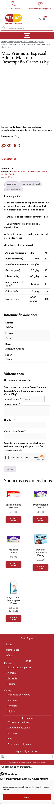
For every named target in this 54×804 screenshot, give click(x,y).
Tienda (10, 42)
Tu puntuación (12, 399)
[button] (27, 767)
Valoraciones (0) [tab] (13, 189)
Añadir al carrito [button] (13, 519)
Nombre (9, 420)
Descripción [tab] (12, 184)
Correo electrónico (15, 431)
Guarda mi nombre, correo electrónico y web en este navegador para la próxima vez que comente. (25, 446)
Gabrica (15, 171)
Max (39, 171)
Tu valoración (12, 403)
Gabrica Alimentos (28, 171)
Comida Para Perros (29, 42)
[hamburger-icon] (27, 35)
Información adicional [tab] (30, 184)
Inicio (3, 42)
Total (11, 174)
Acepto (27, 797)
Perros (17, 42)
